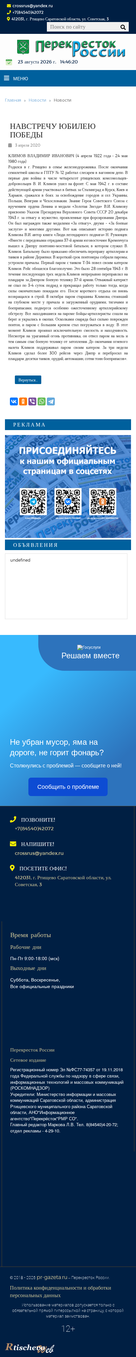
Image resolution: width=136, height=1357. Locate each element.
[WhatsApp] (42, 401)
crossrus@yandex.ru (33, 5)
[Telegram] (51, 401)
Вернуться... (28, 379)
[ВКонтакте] (14, 401)
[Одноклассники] (23, 401)
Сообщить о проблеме (68, 787)
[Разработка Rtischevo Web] (62, 1346)
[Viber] (32, 401)
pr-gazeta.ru (52, 1277)
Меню (20, 78)
